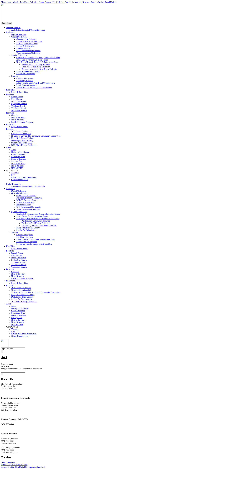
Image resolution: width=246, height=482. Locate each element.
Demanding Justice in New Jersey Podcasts (39, 69)
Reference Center (23, 48)
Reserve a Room (89, 2)
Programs (10, 113)
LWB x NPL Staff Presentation (23, 177)
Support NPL (50, 2)
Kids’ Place (10, 90)
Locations (10, 94)
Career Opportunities (19, 180)
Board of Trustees (18, 159)
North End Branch (18, 101)
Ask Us (60, 2)
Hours (41, 2)
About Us (77, 2)
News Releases (17, 120)
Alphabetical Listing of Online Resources (28, 30)
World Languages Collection (28, 53)
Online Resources (13, 27)
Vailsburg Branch (18, 106)
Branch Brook (17, 97)
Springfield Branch (19, 104)
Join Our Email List (20, 2)
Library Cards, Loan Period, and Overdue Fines (35, 83)
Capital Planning (18, 154)
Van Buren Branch (18, 108)
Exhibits (9, 129)
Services (14, 76)
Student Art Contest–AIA (21, 143)
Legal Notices (110, 2)
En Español (11, 124)
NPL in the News (18, 117)
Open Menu (6, 23)
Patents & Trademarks (25, 46)
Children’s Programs (24, 78)
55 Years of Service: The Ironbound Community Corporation (35, 136)
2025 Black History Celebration (24, 145)
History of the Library (20, 152)
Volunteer (15, 173)
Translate (68, 2)
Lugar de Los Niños (19, 92)
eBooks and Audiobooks (26, 39)
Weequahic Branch (19, 110)
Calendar (33, 2)
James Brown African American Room (32, 60)
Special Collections (19, 55)
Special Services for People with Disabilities (34, 87)
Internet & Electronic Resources (29, 41)
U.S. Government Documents (28, 51)
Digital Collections (18, 34)
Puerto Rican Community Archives (36, 64)
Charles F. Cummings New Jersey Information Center (38, 57)
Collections (10, 32)
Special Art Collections (25, 74)
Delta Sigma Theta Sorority (22, 140)
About (8, 147)
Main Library (16, 99)
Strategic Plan (16, 161)
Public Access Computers (26, 85)
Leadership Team (18, 157)
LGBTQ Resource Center (26, 44)
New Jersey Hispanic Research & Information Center (37, 62)
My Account (6, 2)
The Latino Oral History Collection (36, 67)
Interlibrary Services (24, 80)
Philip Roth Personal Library (28, 71)
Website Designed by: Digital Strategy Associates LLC (23, 467)
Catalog (100, 2)
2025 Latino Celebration (21, 131)
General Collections (19, 37)
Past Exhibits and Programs (22, 122)
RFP (13, 175)
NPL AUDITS (17, 168)
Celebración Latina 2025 (21, 133)
